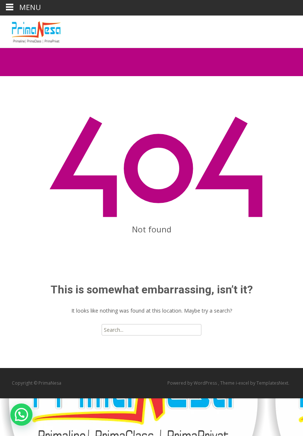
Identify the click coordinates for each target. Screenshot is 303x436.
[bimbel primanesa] (30, 30)
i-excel (243, 383)
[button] (21, 414)
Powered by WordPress (192, 383)
